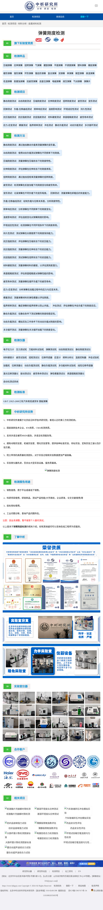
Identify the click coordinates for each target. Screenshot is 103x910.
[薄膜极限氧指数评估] (45, 823)
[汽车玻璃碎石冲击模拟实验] (78, 813)
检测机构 (57, 886)
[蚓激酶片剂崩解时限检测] (17, 809)
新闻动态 (60, 17)
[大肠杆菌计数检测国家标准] (18, 837)
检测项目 (36, 17)
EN (79, 871)
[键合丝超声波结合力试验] (17, 847)
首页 (12, 17)
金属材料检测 (34, 24)
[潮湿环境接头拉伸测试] (46, 809)
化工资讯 (69, 871)
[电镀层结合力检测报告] (46, 833)
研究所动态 (42, 871)
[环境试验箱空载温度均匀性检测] (78, 837)
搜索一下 (84, 17)
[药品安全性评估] (73, 823)
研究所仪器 (27, 871)
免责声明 (95, 886)
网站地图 (82, 886)
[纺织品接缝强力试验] (15, 823)
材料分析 (22, 24)
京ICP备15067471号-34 (77, 891)
